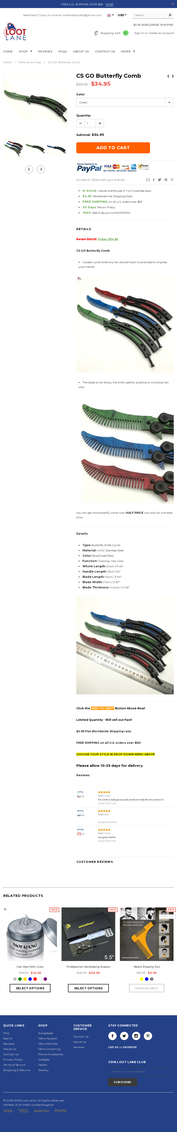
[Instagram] (136, 1036)
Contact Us (10, 1054)
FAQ (6, 1033)
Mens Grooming (29, 62)
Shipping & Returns (16, 1070)
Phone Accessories (50, 1054)
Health (42, 1064)
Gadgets (44, 1059)
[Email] (148, 179)
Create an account (161, 33)
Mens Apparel (47, 1038)
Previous (168, 76)
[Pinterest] (166, 179)
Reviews (9, 1043)
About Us (9, 1049)
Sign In (139, 33)
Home (7, 62)
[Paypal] (60, 1110)
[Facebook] (112, 1036)
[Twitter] (159, 179)
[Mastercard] (42, 1110)
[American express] (23, 1110)
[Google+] (172, 179)
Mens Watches (48, 1043)
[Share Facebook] (153, 179)
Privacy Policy (13, 1059)
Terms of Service (14, 1064)
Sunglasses (45, 1033)
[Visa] (8, 1110)
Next (173, 76)
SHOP (110, 4)
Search (7, 1038)
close (173, 4)
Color (80, 94)
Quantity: (83, 115)
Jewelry (43, 1070)
